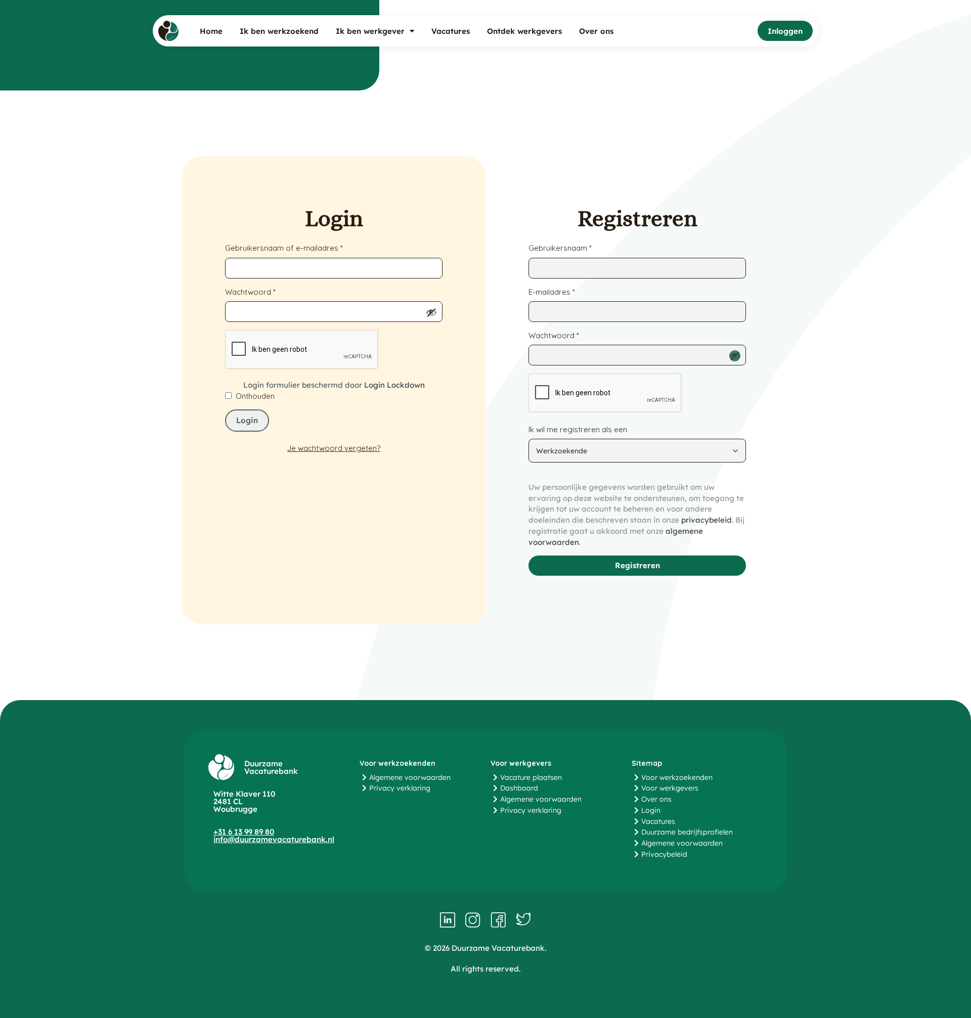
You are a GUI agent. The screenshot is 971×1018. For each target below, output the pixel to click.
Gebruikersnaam (560, 248)
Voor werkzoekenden (677, 777)
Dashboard (519, 788)
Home (211, 31)
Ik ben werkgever (370, 31)
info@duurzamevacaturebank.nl (273, 839)
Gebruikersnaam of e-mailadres (284, 248)
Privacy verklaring (399, 788)
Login (247, 420)
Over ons (596, 31)
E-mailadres (551, 292)
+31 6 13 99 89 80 (243, 832)
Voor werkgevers (669, 788)
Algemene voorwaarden (410, 777)
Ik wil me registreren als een (577, 429)
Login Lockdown (394, 385)
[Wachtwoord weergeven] (431, 312)
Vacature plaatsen (531, 777)
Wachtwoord (250, 292)
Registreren (637, 565)
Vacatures (450, 31)
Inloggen (785, 31)
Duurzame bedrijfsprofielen (687, 832)
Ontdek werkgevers (524, 31)
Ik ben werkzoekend (279, 31)
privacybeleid (706, 520)
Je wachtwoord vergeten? (333, 448)
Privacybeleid (664, 854)
